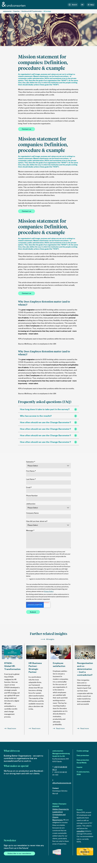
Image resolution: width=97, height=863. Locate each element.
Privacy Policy (48, 591)
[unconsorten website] (13, 6)
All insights (50, 639)
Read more (11, 728)
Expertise (16, 11)
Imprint (79, 767)
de (82, 5)
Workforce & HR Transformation (31, 11)
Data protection (83, 755)
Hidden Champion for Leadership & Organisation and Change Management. (60, 814)
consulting (80, 831)
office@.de (61, 783)
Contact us (26, 129)
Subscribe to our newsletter (19, 853)
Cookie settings (83, 751)
